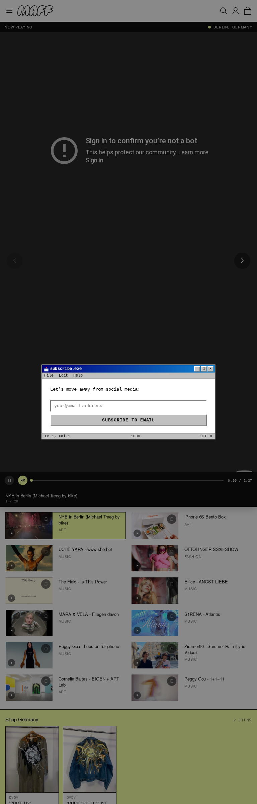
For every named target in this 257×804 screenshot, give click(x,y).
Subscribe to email (128, 420)
